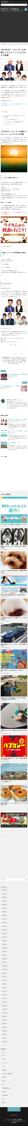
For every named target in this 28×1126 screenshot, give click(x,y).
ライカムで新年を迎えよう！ (11, 119)
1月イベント (8, 105)
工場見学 (4, 1077)
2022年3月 (4, 911)
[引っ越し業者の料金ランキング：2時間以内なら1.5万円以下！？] (24, 388)
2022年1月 (4, 915)
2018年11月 (4, 947)
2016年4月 (4, 1034)
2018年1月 (4, 962)
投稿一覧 (19, 399)
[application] (14, 820)
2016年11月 (4, 1009)
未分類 (3, 1080)
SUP (3, 1055)
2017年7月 (4, 980)
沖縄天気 (4, 1091)
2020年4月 (4, 933)
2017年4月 (4, 991)
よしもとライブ (9, 124)
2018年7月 (4, 955)
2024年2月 (4, 901)
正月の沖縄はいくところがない (8, 104)
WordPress (13, 1122)
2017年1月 (4, 1002)
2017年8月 (4, 976)
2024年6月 (4, 893)
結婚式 (3, 1102)
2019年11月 (4, 937)
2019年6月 (4, 940)
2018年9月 (4, 951)
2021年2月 (4, 926)
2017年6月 (4, 984)
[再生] (2, 826)
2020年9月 (4, 929)
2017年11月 (4, 966)
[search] (26, 5)
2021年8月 (4, 922)
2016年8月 (4, 1020)
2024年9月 (4, 890)
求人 (3, 1084)
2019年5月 (4, 944)
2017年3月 (4, 994)
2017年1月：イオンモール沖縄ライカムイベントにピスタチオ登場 (14, 116)
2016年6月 (4, 1027)
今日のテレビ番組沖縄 (6, 1073)
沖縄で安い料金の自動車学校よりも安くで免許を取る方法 (13, 594)
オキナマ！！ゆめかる (10, 9)
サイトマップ (14, 1115)
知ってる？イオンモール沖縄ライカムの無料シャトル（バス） (14, 524)
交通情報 (4, 1070)
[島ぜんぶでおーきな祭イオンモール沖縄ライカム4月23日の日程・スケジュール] (4, 422)
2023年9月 (4, 904)
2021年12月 (4, 919)
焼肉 (3, 1098)
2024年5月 (4, 897)
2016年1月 (4, 1038)
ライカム (25, 104)
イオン (2, 105)
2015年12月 (4, 1041)
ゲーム (3, 1066)
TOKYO (3, 1059)
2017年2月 (4, 998)
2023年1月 (4, 908)
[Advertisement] (14, 26)
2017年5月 (4, 987)
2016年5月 (4, 1030)
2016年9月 (4, 1016)
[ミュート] (23, 826)
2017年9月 (4, 973)
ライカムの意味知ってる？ (14, 442)
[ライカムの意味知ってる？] (4, 445)
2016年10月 (4, 1012)
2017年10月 (4, 969)
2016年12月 (4, 1005)
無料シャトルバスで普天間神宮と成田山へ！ (14, 121)
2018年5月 (4, 958)
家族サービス (19, 104)
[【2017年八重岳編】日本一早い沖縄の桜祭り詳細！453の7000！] (4, 377)
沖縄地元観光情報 (5, 620)
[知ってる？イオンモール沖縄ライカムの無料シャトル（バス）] (4, 433)
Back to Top (14, 1109)
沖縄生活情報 (4, 549)
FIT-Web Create (16, 1120)
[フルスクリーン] (25, 826)
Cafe (3, 806)
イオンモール (10, 58)
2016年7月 (4, 1023)
